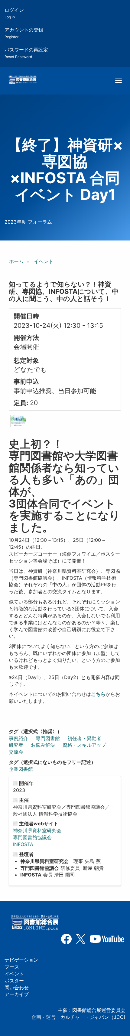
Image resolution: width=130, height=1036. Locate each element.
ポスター (14, 981)
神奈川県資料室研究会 (37, 830)
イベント (43, 261)
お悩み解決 (43, 745)
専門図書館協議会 (32, 837)
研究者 (16, 745)
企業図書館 (21, 769)
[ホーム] (22, 80)
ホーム (16, 261)
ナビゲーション (21, 960)
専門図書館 (48, 738)
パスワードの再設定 (26, 53)
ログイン (14, 13)
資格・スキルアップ (84, 745)
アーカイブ (17, 994)
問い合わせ (17, 988)
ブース (12, 967)
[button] (18, 421)
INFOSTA (23, 844)
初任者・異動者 (84, 738)
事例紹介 (18, 738)
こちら (98, 694)
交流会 (16, 752)
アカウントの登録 (24, 33)
